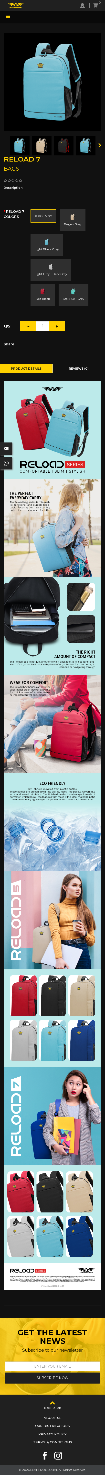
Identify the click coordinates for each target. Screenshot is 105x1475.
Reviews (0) (79, 368)
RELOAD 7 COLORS (14, 214)
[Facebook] (45, 1456)
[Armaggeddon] (16, 5)
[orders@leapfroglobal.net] (6, 448)
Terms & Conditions (52, 1442)
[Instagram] (58, 1456)
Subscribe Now (53, 1378)
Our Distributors (52, 1426)
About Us (53, 1418)
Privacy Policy (52, 1434)
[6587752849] (6, 463)
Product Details (26, 368)
